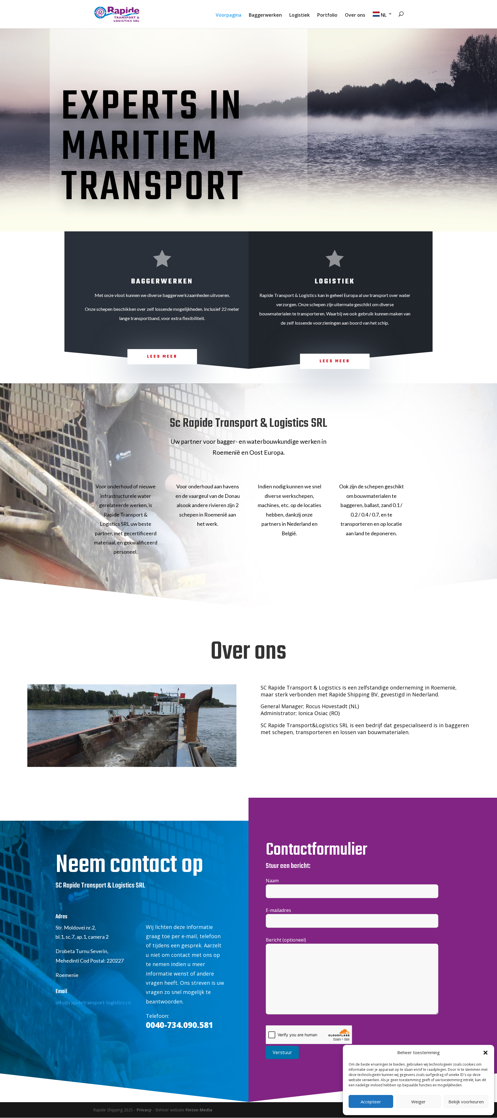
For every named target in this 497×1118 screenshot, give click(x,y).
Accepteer (371, 1101)
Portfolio (327, 15)
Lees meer (162, 356)
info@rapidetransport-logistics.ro (93, 1002)
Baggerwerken (265, 15)
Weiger (418, 1101)
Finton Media (199, 1110)
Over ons (355, 15)
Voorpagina (228, 15)
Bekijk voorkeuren (466, 1101)
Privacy (144, 1110)
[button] (485, 1053)
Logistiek (299, 15)
